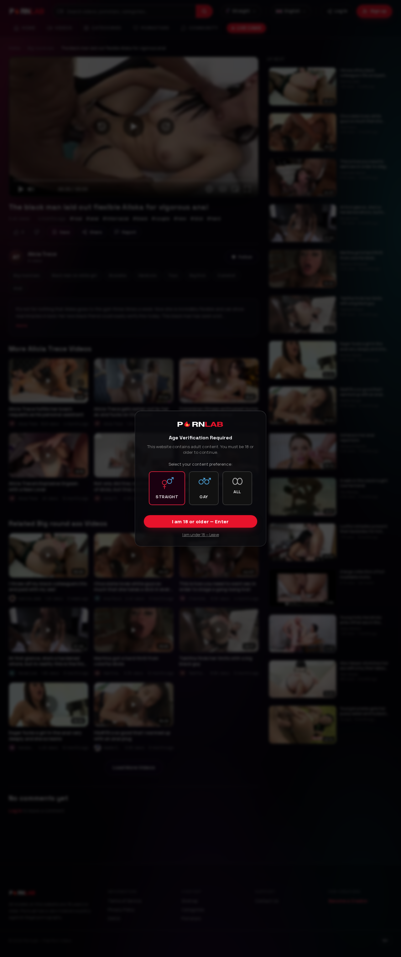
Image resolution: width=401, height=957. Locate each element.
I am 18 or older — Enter (200, 521)
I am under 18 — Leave (200, 534)
